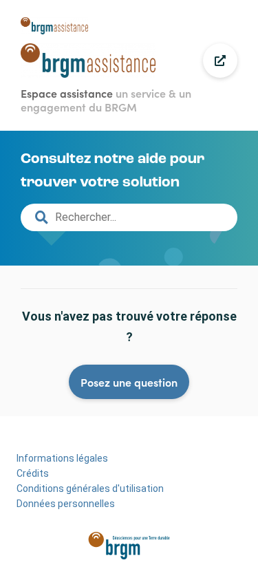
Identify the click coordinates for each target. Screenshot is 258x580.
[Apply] (41, 217)
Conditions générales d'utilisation (90, 488)
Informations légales (62, 458)
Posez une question (129, 381)
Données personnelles (66, 503)
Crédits (33, 473)
